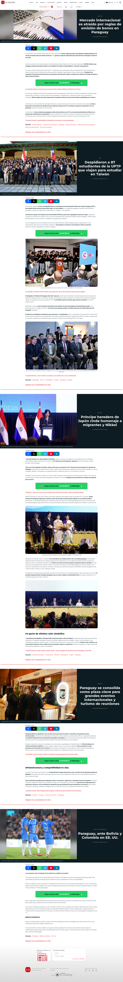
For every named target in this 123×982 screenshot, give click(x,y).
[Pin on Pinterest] (51, 48)
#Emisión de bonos (70, 124)
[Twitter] (89, 970)
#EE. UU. (54, 936)
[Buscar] (120, 2)
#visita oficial (49, 655)
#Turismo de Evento (51, 795)
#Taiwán (56, 380)
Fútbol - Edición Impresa (100, 829)
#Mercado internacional (32, 127)
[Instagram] (93, 970)
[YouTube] (96, 970)
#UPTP (42, 380)
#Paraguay (61, 124)
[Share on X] (34, 48)
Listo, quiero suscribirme (79, 958)
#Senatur (34, 795)
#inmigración (64, 655)
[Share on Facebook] (28, 48)
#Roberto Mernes (37, 124)
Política (100, 412)
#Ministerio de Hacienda (50, 124)
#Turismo (41, 795)
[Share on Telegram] (45, 48)
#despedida (35, 380)
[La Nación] (8, 2)
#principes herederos (38, 655)
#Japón (71, 655)
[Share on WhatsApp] (39, 48)
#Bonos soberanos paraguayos (86, 124)
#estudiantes (49, 380)
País (100, 158)
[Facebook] (86, 970)
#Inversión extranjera (46, 127)
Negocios (100, 16)
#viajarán (69, 380)
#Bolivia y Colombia (44, 936)
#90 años (57, 655)
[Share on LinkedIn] (57, 48)
